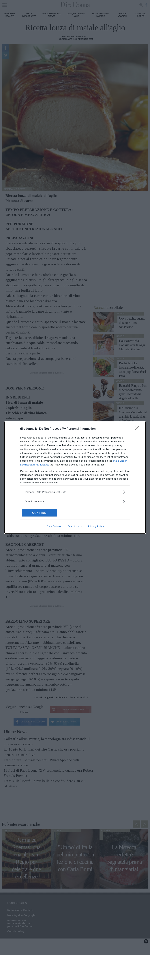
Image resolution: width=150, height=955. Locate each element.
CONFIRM (39, 512)
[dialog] (75, 477)
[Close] (138, 428)
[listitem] (75, 492)
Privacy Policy (96, 526)
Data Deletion (54, 526)
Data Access (75, 526)
